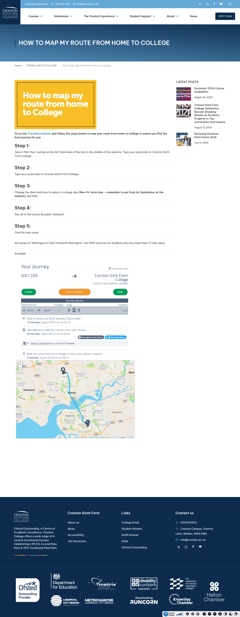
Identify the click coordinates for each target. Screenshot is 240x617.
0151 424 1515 (62, 4)
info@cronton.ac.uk (88, 4)
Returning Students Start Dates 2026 (206, 135)
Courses (33, 16)
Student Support (140, 16)
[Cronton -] (10, 12)
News (193, 16)
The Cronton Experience (99, 16)
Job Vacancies (77, 541)
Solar (125, 541)
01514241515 (188, 522)
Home (18, 65)
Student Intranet (132, 528)
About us (73, 522)
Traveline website (39, 133)
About (171, 16)
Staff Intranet (130, 535)
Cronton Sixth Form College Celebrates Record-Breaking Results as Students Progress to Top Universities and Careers (209, 113)
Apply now (225, 16)
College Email (130, 522)
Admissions (61, 16)
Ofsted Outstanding (134, 547)
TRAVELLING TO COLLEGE (42, 65)
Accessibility (76, 535)
